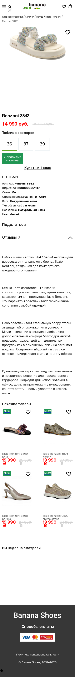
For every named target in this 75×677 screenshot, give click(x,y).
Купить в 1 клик (37, 168)
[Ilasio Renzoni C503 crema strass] (58, 491)
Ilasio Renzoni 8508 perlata (15, 517)
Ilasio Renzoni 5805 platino (55, 455)
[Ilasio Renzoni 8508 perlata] (17, 491)
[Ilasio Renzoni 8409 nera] (17, 429)
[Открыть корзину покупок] (70, 6)
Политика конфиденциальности (37, 654)
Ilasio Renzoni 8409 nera (15, 455)
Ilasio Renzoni (53, 16)
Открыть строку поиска (10, 7)
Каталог (29, 16)
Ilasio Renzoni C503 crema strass (56, 517)
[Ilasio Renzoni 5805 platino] (58, 429)
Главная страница (12, 16)
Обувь (39, 16)
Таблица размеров (18, 133)
